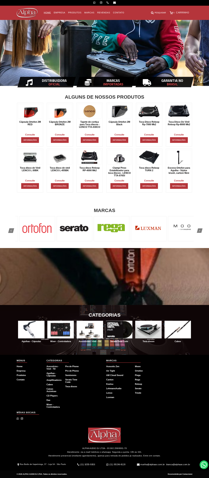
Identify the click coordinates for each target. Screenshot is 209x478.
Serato (138, 388)
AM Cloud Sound (114, 375)
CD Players (52, 395)
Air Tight (110, 371)
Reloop (138, 384)
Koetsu (109, 384)
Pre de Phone (72, 366)
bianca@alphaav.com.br (178, 464)
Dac (48, 400)
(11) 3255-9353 (87, 464)
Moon (138, 366)
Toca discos (71, 386)
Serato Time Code (71, 380)
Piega (137, 375)
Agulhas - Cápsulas (51, 374)
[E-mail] (114, 2)
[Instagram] (101, 2)
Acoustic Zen (112, 366)
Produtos (21, 375)
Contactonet (187, 474)
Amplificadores (54, 380)
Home (19, 366)
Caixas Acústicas (51, 390)
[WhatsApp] (94, 2)
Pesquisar (160, 13)
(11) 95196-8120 (117, 464)
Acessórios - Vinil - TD (52, 367)
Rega (137, 379)
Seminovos (70, 375)
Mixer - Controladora (53, 405)
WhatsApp (204, 464)
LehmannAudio (113, 388)
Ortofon (139, 371)
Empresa (21, 371)
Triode (138, 393)
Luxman (110, 397)
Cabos (49, 384)
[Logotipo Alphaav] (27, 13)
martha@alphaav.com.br (152, 464)
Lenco (109, 393)
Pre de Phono (72, 371)
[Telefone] (108, 2)
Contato (21, 379)
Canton (109, 379)
